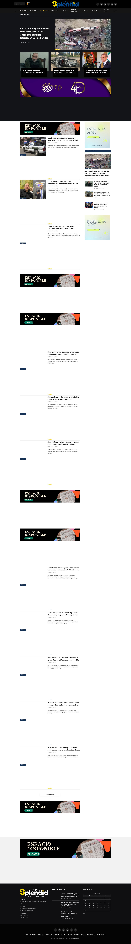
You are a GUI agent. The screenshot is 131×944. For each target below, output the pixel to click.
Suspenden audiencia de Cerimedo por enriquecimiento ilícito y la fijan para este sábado (33, 72)
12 (93, 903)
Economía (33, 10)
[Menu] (15, 10)
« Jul (84, 913)
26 (93, 908)
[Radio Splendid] (65, 4)
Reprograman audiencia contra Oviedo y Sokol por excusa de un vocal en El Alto (97, 72)
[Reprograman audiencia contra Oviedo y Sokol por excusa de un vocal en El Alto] (96, 61)
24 (85, 908)
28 (101, 908)
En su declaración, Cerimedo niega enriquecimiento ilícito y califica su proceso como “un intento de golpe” (61, 227)
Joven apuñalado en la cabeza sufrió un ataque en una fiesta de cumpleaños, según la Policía (70, 895)
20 (97, 905)
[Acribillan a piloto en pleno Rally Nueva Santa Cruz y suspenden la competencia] (33, 621)
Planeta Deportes (74, 10)
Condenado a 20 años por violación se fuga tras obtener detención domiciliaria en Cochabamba (63, 139)
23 (109, 905)
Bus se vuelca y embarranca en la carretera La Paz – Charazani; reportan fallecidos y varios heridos (35, 33)
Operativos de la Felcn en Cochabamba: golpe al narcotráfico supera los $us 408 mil (63, 659)
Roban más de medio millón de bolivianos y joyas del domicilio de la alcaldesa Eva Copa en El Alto (63, 704)
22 (105, 905)
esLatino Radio (107, 10)
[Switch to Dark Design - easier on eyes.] (114, 10)
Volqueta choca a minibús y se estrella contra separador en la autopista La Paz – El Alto (63, 749)
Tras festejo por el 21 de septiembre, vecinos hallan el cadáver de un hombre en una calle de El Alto (69, 914)
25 (89, 908)
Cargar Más (49, 794)
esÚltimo (57, 49)
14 (101, 903)
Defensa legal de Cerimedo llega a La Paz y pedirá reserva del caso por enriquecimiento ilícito (63, 398)
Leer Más (50, 178)
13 (97, 903)
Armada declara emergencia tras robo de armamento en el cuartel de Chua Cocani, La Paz (63, 569)
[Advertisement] (65, 110)
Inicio (26, 934)
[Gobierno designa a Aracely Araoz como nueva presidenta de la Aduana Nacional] (56, 905)
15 (105, 903)
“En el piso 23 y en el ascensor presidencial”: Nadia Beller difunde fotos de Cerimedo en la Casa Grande (63, 182)
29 (105, 908)
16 (108, 903)
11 (89, 903)
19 (93, 905)
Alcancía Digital (75, 938)
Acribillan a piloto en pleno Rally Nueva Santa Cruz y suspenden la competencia (63, 614)
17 (85, 905)
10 (85, 903)
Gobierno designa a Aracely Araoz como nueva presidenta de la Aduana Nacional (70, 904)
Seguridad (43, 10)
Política (54, 10)
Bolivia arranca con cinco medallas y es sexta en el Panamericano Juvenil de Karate (101, 205)
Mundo (84, 10)
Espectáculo (95, 10)
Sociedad (22, 10)
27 (97, 908)
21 (101, 905)
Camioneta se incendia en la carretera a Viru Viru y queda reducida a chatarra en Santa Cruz (64, 72)
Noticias (64, 10)
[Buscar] (116, 10)
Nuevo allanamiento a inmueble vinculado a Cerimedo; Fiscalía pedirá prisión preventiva (63, 443)
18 (89, 905)
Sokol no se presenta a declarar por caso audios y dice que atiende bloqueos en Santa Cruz (63, 353)
